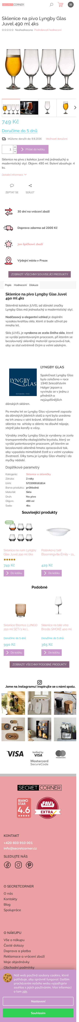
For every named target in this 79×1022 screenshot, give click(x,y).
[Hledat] (51, 4)
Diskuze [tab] (33, 285)
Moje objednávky (17, 962)
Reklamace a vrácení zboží (24, 956)
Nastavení (38, 1001)
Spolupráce (12, 910)
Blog (7, 904)
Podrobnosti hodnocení (47, 30)
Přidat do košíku (35, 149)
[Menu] (70, 4)
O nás (8, 893)
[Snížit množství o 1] (15, 151)
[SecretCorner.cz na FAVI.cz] (47, 808)
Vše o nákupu (14, 940)
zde (24, 991)
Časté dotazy (14, 945)
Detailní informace (12, 174)
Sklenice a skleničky (38, 474)
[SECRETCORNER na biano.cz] (24, 808)
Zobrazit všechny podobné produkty (39, 664)
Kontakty (10, 899)
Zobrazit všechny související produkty (39, 274)
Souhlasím (38, 1013)
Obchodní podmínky (19, 967)
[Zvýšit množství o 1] (15, 147)
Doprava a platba (17, 951)
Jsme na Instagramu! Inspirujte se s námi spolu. (40, 686)
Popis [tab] (8, 285)
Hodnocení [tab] (20, 285)
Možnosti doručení (56, 138)
